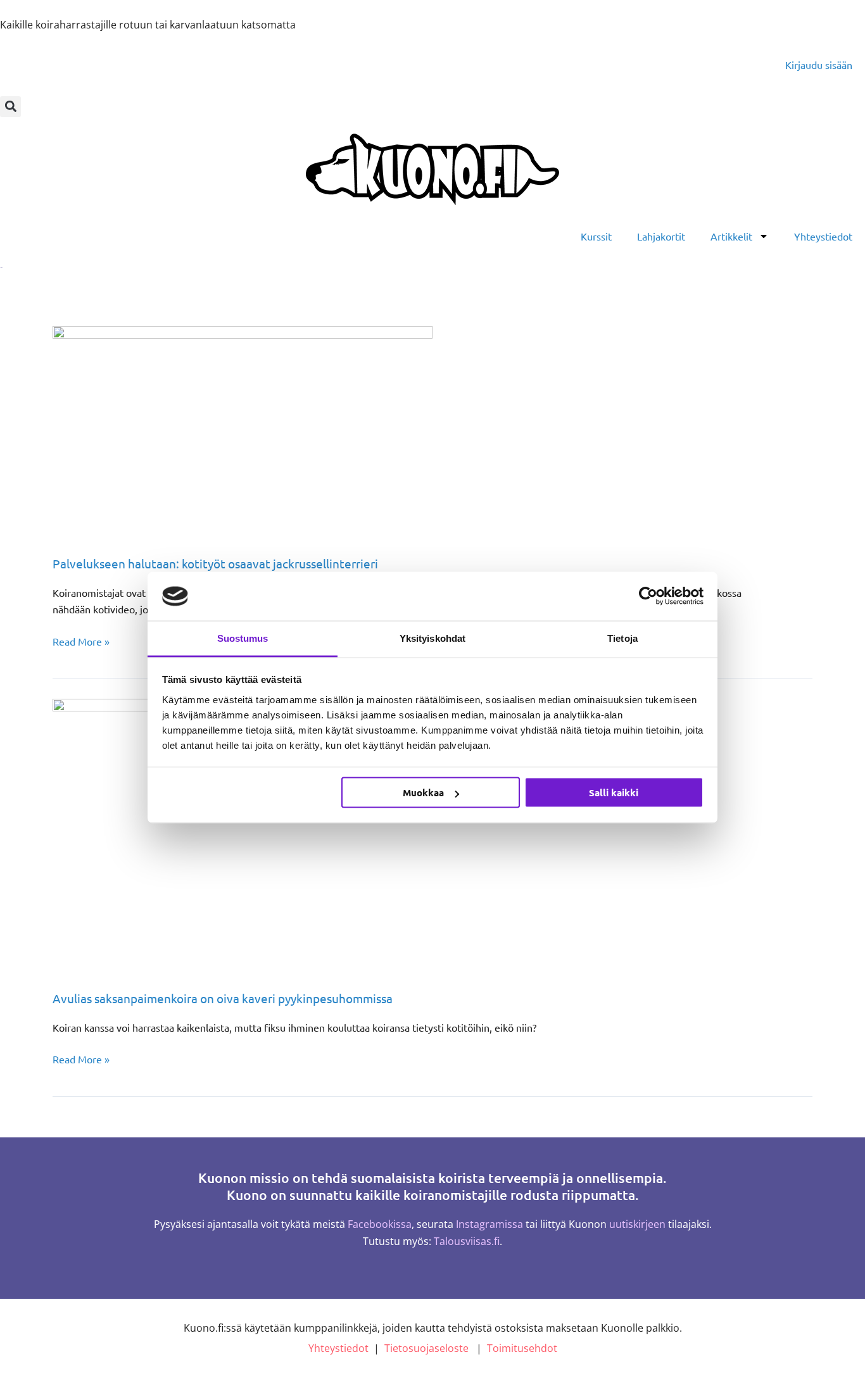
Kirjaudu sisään (818, 64)
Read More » (81, 640)
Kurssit (596, 236)
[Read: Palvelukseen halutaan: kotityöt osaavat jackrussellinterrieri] (242, 431)
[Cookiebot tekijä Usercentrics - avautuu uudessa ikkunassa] (648, 596)
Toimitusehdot (522, 1348)
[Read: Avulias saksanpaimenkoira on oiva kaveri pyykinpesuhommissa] (316, 835)
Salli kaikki (613, 792)
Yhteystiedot (823, 236)
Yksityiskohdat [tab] (432, 637)
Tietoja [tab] (622, 637)
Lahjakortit (661, 236)
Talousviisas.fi (467, 1241)
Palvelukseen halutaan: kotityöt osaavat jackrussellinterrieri (215, 563)
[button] (10, 106)
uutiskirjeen (637, 1224)
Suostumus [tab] (242, 637)
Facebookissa (380, 1224)
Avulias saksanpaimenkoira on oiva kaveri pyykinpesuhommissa (223, 998)
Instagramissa (489, 1224)
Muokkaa (423, 792)
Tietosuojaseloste (426, 1348)
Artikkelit (731, 236)
